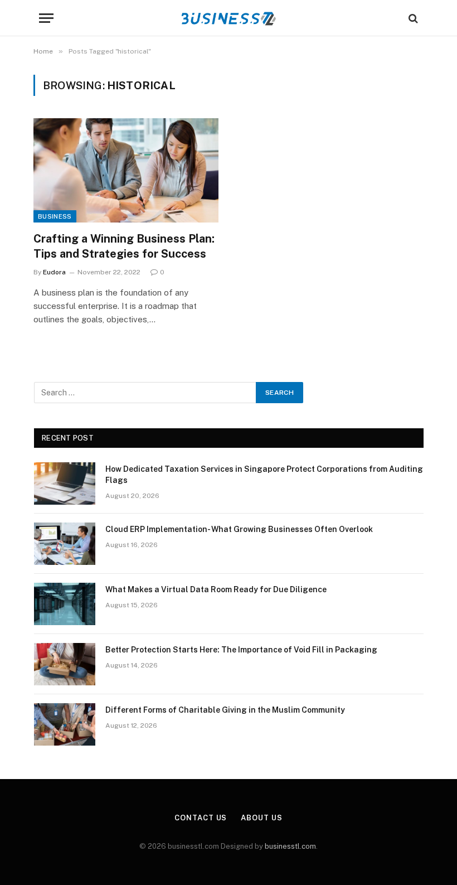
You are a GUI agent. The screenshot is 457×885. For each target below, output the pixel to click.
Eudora (54, 272)
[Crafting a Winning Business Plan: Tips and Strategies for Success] (125, 170)
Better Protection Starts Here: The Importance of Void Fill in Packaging (241, 649)
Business (55, 216)
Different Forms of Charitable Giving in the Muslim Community (225, 709)
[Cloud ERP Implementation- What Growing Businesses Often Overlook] (64, 544)
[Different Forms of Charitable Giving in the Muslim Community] (64, 724)
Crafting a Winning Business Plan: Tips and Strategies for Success (124, 246)
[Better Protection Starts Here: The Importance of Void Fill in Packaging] (64, 664)
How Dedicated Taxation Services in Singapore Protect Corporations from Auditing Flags (264, 475)
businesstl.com (290, 846)
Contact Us (200, 818)
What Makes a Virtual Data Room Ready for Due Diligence (216, 589)
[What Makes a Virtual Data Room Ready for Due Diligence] (64, 604)
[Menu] (46, 18)
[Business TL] (228, 18)
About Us (261, 818)
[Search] (412, 18)
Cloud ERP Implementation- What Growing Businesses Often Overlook (239, 529)
